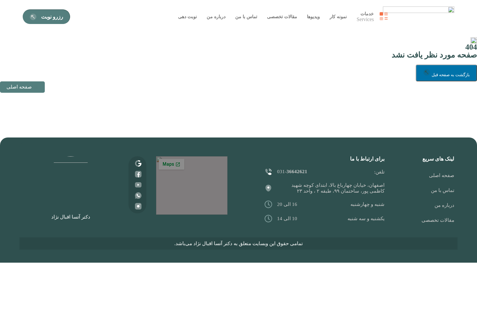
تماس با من (442, 190)
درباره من (444, 205)
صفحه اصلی (441, 175)
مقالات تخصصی (438, 220)
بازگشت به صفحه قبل (450, 74)
